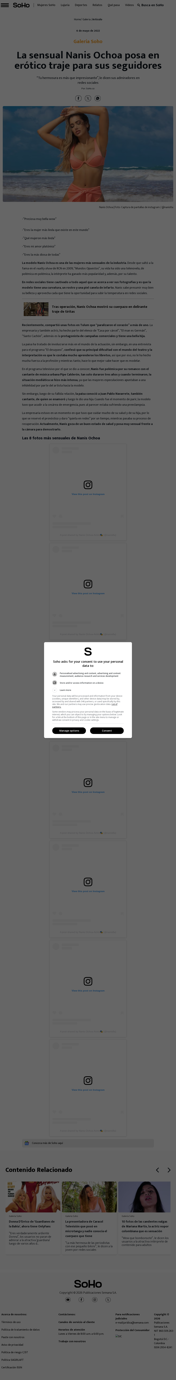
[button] (88, 690)
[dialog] (88, 690)
